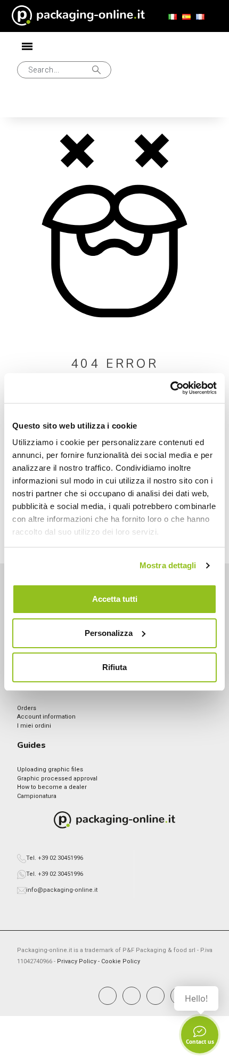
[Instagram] (131, 996)
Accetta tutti (114, 598)
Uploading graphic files (50, 769)
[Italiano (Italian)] (172, 17)
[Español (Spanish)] (186, 17)
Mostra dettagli (168, 565)
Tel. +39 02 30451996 (54, 858)
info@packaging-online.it (61, 889)
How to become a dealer (52, 787)
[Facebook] (108, 996)
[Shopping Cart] (65, 103)
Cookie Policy (120, 961)
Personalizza (109, 633)
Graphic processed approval (57, 778)
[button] (64, 69)
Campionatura (36, 796)
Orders (26, 708)
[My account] (31, 104)
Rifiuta (114, 667)
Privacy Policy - (79, 961)
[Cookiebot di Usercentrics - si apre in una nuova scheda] (170, 388)
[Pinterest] (155, 996)
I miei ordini (34, 725)
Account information (46, 716)
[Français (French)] (200, 17)
